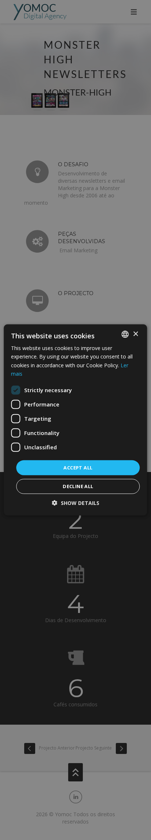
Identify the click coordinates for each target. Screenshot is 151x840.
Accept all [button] (77, 467)
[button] (75, 502)
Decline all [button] (78, 486)
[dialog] (75, 420)
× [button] (135, 334)
